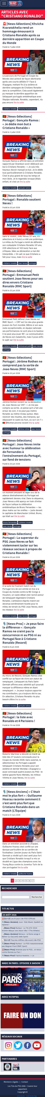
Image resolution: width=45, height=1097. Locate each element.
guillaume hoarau (25, 874)
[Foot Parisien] (15, 1066)
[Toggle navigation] (4, 3)
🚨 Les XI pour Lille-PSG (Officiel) (18, 919)
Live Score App (31, 1096)
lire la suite (18, 102)
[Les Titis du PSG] (15, 3)
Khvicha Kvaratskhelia (27, 109)
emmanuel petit (24, 346)
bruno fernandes (10, 522)
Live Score (20, 1096)
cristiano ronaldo (10, 109)
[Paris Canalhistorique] (8, 1066)
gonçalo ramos (24, 188)
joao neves (22, 263)
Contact (24, 1082)
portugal (32, 263)
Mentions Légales (11, 1082)
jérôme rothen (24, 429)
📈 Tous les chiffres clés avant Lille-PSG (21, 940)
